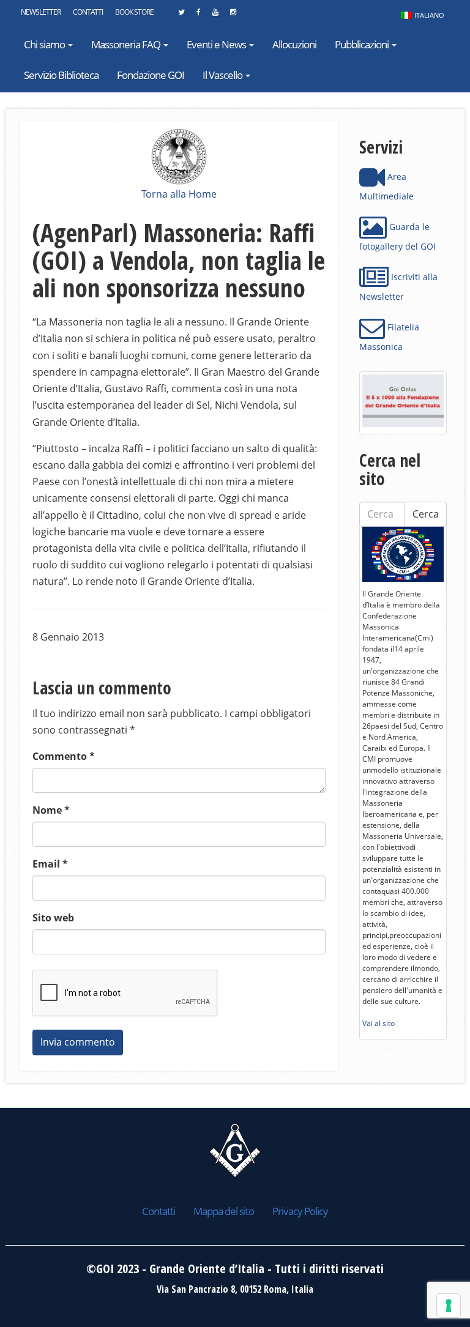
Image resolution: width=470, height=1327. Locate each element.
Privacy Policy (300, 1211)
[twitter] (181, 15)
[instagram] (233, 15)
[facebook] (198, 15)
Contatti (88, 12)
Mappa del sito (223, 1211)
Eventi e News (217, 44)
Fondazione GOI (150, 75)
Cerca (425, 514)
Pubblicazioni (362, 44)
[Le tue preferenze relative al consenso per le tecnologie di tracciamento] (448, 1305)
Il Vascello (223, 75)
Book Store (134, 12)
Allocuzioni (294, 44)
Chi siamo (45, 44)
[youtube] (215, 15)
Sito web (53, 917)
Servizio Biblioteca (61, 75)
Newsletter (41, 12)
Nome (51, 810)
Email (50, 864)
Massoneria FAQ (126, 44)
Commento (63, 756)
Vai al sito (378, 1023)
